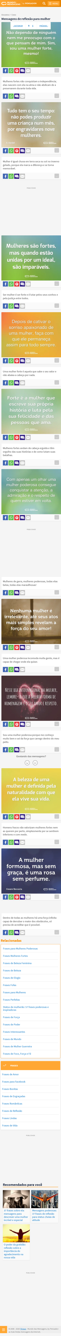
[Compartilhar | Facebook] (5, 70)
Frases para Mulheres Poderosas (20, 948)
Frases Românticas (12, 1103)
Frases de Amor (10, 1074)
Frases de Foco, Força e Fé (17, 1053)
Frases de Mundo (12, 1039)
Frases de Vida (9, 1125)
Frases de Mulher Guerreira (17, 1046)
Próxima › (43, 25)
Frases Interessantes (14, 1031)
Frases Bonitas (10, 1089)
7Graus (23, 1329)
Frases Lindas (9, 1118)
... (57, 70)
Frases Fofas (9, 985)
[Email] (28, 70)
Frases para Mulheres (14, 992)
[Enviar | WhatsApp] (11, 70)
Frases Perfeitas (11, 999)
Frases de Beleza (12, 970)
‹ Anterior (18, 25)
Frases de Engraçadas (13, 1096)
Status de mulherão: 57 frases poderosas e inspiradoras (26, 1008)
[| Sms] (22, 70)
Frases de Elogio (11, 977)
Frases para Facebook (13, 1081)
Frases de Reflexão (12, 1110)
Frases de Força (11, 1017)
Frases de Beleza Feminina (17, 963)
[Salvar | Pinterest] (16, 70)
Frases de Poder (11, 1024)
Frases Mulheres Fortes (15, 955)
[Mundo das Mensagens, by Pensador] (15, 3)
